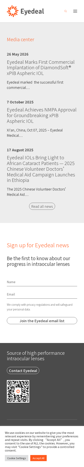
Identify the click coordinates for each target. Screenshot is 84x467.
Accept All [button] (38, 458)
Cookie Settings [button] (16, 458)
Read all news (42, 206)
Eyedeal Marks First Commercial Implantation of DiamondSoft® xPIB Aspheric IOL (41, 67)
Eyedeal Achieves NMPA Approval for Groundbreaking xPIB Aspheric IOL (42, 115)
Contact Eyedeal (23, 370)
